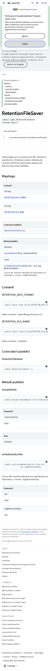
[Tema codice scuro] (46, 302)
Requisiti (5, 557)
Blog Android (7, 594)
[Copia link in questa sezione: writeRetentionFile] (25, 454)
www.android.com (9, 632)
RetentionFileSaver (13, 230)
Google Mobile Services (11, 636)
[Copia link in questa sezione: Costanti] (16, 287)
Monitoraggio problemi (11, 644)
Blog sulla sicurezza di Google (13, 598)
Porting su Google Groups (12, 610)
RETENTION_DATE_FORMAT (15, 197)
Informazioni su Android (11, 653)
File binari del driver (9, 572)
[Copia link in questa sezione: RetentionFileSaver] (25, 359)
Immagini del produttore (11, 568)
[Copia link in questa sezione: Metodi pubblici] (26, 382)
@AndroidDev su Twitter (11, 590)
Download (6, 560)
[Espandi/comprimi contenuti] (19, 80)
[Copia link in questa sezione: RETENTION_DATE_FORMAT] (36, 295)
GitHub (4, 576)
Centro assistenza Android (12, 620)
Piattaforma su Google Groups (13, 602)
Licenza (6, 657)
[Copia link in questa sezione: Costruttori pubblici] (32, 351)
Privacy (14, 657)
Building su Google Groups (12, 606)
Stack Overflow (8, 640)
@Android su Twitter (9, 586)
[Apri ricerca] (32, 2)
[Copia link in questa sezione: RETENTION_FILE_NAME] (32, 321)
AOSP (4, 74)
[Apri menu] (3, 3)
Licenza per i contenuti (29, 532)
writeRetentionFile (13, 266)
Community (27, 653)
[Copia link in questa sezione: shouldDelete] (19, 389)
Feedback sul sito (27, 657)
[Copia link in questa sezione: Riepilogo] (17, 176)
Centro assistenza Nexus (11, 628)
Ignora (25, 36)
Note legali (39, 653)
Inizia (25, 44)
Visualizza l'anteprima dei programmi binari (18, 564)
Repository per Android (11, 553)
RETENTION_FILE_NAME (14, 212)
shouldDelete (10, 253)
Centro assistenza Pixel (10, 624)
